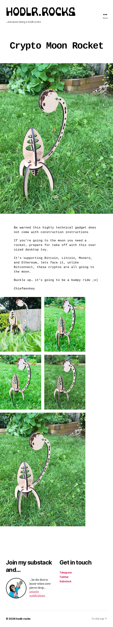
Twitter (64, 576)
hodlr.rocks (23, 618)
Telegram (65, 572)
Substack (65, 581)
